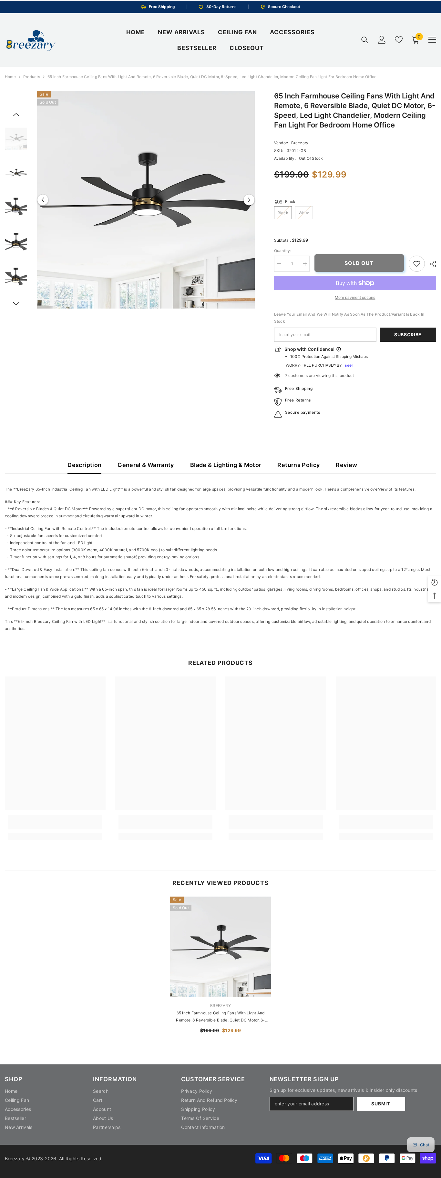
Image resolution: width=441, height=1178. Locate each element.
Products (31, 76)
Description (84, 465)
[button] (42, 200)
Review (346, 465)
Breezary (299, 142)
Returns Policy (298, 465)
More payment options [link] (355, 297)
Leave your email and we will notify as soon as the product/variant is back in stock (349, 318)
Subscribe (408, 334)
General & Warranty (146, 465)
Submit (380, 1103)
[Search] (365, 40)
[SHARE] (430, 264)
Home (10, 76)
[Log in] (382, 40)
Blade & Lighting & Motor (226, 465)
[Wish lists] (399, 40)
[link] (417, 264)
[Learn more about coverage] (338, 349)
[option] (146, 200)
